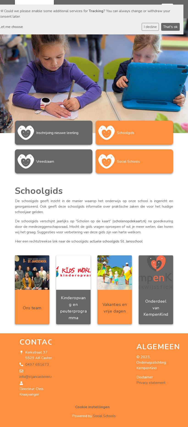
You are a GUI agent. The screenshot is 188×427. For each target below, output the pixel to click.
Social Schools (104, 416)
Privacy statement (151, 382)
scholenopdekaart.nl (129, 221)
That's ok (170, 26)
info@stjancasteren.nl (36, 376)
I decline (150, 26)
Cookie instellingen (92, 407)
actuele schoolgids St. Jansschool (116, 241)
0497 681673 (37, 364)
